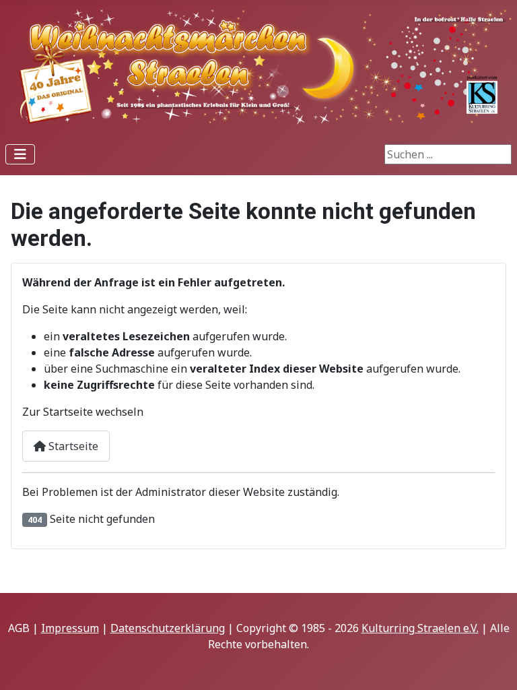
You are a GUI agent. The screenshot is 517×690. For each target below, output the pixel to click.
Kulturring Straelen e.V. (420, 628)
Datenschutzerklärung (167, 628)
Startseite (72, 446)
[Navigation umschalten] (20, 154)
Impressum (70, 628)
